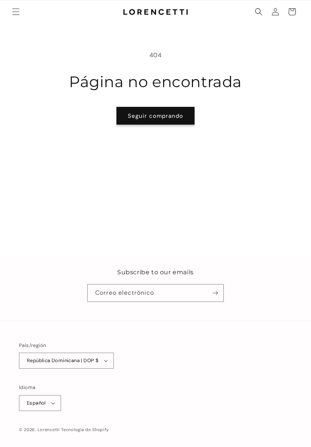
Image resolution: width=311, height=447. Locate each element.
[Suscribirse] (215, 293)
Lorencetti (49, 429)
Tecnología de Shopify (85, 429)
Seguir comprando (155, 116)
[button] (16, 11)
